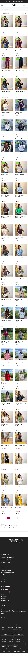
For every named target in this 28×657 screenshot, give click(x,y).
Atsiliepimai (3, 598)
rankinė (23, 644)
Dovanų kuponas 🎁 (5, 592)
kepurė (21, 632)
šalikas (23, 651)
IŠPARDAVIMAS (4, 589)
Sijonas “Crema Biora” (6, 445)
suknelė (15, 646)
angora (3, 627)
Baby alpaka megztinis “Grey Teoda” (20, 342)
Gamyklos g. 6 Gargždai (8, 557)
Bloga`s (2, 594)
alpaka (13, 624)
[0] (24, 5)
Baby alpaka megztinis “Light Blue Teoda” (20, 363)
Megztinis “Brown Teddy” (5, 154)
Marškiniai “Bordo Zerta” (19, 50)
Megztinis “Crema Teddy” (19, 154)
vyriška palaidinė (16, 651)
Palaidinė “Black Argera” (20, 91)
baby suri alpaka (19, 627)
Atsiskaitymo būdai (5, 574)
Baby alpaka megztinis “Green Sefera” (20, 217)
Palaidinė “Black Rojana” (6, 91)
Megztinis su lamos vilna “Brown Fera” (5, 404)
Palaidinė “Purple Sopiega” (18, 113)
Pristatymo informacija (6, 570)
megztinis (4, 639)
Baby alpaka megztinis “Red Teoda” (6, 383)
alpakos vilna (20, 624)
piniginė (3, 644)
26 (16, 517)
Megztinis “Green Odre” (20, 278)
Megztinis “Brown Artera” (5, 258)
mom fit (18, 639)
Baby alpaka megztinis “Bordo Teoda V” (6, 342)
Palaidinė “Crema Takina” (18, 321)
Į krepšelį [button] (3, 34)
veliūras (20, 648)
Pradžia (2, 9)
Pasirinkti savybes (5, 97)
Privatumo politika (5, 600)
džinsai (8, 629)
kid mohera (4, 634)
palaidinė (18, 641)
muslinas (4, 641)
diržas (3, 629)
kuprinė (3, 636)
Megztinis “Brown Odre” (6, 299)
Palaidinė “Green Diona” (6, 486)
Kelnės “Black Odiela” (19, 70)
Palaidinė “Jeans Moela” (6, 507)
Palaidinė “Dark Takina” (6, 320)
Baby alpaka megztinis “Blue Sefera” (20, 196)
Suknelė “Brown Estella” (20, 445)
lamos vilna (10, 636)
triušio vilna (13, 648)
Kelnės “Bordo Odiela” (6, 70)
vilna (9, 651)
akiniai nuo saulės (5, 624)
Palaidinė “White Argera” (6, 112)
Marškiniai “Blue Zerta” (6, 49)
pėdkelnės (16, 644)
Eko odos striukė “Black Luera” (20, 404)
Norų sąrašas (4, 596)
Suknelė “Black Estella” (6, 466)
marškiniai (22, 636)
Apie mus (3, 579)
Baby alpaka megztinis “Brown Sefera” (6, 217)
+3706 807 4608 (6, 562)
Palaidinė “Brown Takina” (18, 300)
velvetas (4, 651)
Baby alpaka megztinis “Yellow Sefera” (6, 196)
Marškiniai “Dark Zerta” (20, 29)
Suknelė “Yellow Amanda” (18, 508)
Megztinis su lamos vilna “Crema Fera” (19, 383)
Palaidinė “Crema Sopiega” (4, 133)
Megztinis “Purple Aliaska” (19, 238)
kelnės (16, 632)
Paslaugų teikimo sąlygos (6, 577)
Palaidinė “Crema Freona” (4, 175)
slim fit (9, 646)
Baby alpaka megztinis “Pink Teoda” (6, 363)
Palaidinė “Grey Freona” (20, 174)
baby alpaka (10, 627)
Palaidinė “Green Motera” (18, 425)
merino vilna (11, 639)
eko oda (22, 629)
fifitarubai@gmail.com (7, 559)
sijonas (3, 646)
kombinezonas (12, 634)
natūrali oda (11, 641)
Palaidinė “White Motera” (4, 425)
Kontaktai (3, 581)
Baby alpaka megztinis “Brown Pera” (6, 279)
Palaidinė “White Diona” (20, 486)
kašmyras (10, 632)
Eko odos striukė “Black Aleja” (20, 133)
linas (16, 636)
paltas (24, 641)
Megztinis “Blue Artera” (20, 257)
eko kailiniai (15, 629)
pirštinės (10, 644)
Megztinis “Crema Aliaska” (5, 238)
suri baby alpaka (5, 648)
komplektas (20, 634)
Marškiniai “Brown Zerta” (5, 29)
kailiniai (3, 632)
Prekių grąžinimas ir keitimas (7, 572)
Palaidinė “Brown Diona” (20, 466)
